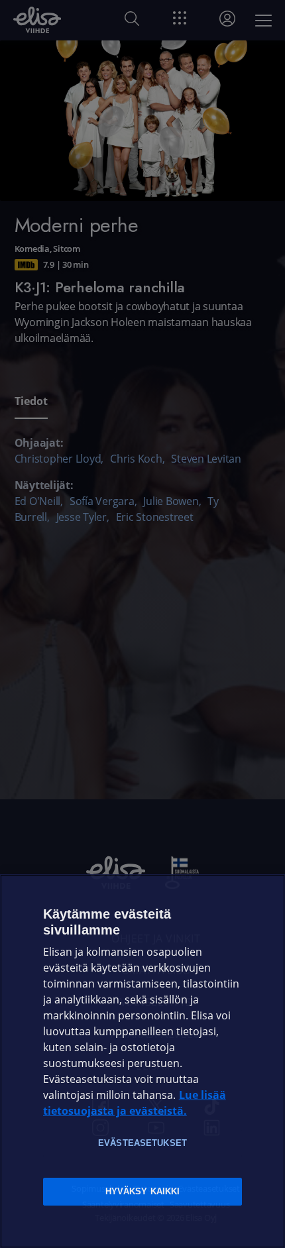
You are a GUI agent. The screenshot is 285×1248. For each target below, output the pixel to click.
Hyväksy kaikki (142, 1191)
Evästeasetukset (142, 1143)
